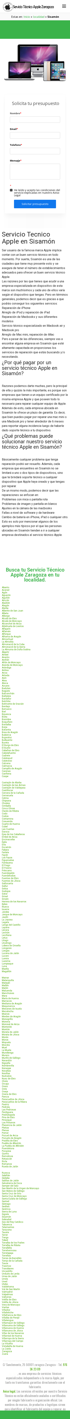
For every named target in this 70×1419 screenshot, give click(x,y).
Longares (7, 948)
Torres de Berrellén (11, 1258)
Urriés (5, 1279)
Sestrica (6, 1209)
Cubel (5, 826)
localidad (38, 16)
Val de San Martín (11, 1289)
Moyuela (6, 1042)
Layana (5, 927)
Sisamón (6, 1217)
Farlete (5, 852)
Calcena (6, 763)
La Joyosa (7, 919)
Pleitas (5, 1127)
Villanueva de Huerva (13, 1328)
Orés (4, 1089)
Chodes (6, 803)
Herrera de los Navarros (14, 901)
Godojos (6, 891)
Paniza (5, 1096)
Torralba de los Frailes (13, 1242)
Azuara (5, 685)
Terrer (5, 1235)
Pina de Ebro (8, 1117)
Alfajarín (6, 629)
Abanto (5, 587)
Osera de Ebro (9, 1094)
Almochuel (7, 639)
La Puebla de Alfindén (13, 1146)
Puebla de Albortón (11, 1143)
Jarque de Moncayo (12, 914)
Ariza (4, 673)
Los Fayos (7, 857)
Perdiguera (7, 1112)
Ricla (4, 1161)
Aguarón (6, 595)
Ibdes (4, 904)
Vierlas (5, 1307)
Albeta (5, 613)
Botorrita (6, 729)
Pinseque (7, 1120)
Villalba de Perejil (10, 1317)
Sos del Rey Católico (12, 1222)
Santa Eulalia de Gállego (14, 1198)
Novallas (6, 1071)
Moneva (6, 1021)
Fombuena (7, 862)
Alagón (5, 605)
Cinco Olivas (8, 808)
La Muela (6, 1050)
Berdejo (6, 706)
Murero (5, 1055)
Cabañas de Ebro (10, 750)
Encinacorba (8, 839)
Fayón (5, 855)
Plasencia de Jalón (12, 1125)
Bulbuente (7, 740)
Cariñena (6, 773)
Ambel (5, 654)
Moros (5, 1040)
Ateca (5, 683)
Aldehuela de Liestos (13, 626)
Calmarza (7, 766)
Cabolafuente (9, 753)
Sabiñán (6, 1175)
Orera (5, 1086)
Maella (5, 969)
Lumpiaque (7, 963)
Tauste (5, 1232)
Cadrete (6, 755)
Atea (4, 680)
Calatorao (7, 760)
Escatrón (6, 847)
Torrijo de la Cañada (12, 1261)
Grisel (5, 896)
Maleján (6, 983)
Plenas (5, 1130)
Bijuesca (6, 714)
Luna (4, 966)
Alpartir (5, 652)
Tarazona (7, 1229)
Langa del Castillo (11, 925)
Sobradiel (6, 1219)
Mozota (6, 1045)
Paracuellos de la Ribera (14, 1102)
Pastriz (5, 1104)
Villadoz (6, 1310)
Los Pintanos (8, 1122)
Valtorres (6, 1297)
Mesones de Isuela (12, 1008)
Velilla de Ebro (9, 1299)
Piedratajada (8, 1115)
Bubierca (6, 735)
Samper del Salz (10, 1186)
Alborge (6, 616)
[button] (35, 25)
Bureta (5, 742)
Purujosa (6, 1151)
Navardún (7, 1060)
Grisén (5, 899)
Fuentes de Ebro (10, 878)
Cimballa (6, 806)
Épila (4, 842)
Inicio (27, 16)
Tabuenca (7, 1224)
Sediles (6, 1206)
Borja (4, 727)
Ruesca (6, 1173)
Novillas (6, 1073)
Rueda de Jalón (10, 1166)
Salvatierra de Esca (12, 1183)
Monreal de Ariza (10, 1024)
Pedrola (6, 1107)
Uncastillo (7, 1271)
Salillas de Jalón (10, 1180)
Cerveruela (7, 795)
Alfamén (6, 631)
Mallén (5, 985)
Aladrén (6, 603)
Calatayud (7, 758)
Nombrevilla (8, 1065)
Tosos (5, 1263)
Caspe (5, 776)
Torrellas (6, 1255)
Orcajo (5, 1083)
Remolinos (7, 1156)
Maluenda (7, 990)
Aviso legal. (9, 1391)
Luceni (5, 956)
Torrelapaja (7, 1253)
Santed (5, 1201)
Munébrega (7, 1052)
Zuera (5, 1354)
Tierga (5, 1237)
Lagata (5, 922)
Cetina (5, 798)
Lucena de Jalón (10, 953)
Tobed (5, 1240)
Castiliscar (7, 790)
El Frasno (6, 868)
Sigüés (5, 1214)
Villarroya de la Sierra (13, 1338)
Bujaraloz (7, 737)
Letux (4, 938)
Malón (5, 988)
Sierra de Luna (9, 1211)
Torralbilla (7, 1248)
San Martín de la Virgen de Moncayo (20, 1188)
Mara (4, 996)
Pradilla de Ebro (10, 1140)
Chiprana (6, 800)
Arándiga (6, 667)
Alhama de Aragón (11, 636)
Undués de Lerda (10, 1273)
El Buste (6, 748)
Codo (4, 813)
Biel (4, 711)
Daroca (5, 831)
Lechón (6, 932)
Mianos (6, 1014)
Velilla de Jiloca (10, 1302)
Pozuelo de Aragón (11, 1138)
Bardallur (6, 698)
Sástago (6, 1204)
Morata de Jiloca (10, 1034)
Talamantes (8, 1227)
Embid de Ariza (9, 837)
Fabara (5, 850)
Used (4, 1281)
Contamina (7, 819)
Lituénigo (6, 943)
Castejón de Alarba (11, 782)
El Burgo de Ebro (10, 745)
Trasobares (8, 1268)
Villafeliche (7, 1312)
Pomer (5, 1133)
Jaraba (5, 912)
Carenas (6, 771)
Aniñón (5, 660)
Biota (4, 717)
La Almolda (7, 641)
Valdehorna (8, 1286)
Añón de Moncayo (11, 662)
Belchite (6, 701)
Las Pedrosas (9, 1109)
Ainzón (5, 600)
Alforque (6, 634)
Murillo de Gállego (11, 1058)
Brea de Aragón (10, 732)
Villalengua (7, 1320)
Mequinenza (8, 1006)
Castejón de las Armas (14, 785)
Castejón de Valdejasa (13, 787)
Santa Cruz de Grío (11, 1193)
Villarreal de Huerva (12, 1336)
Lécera (5, 930)
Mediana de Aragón (12, 1003)
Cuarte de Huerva (11, 824)
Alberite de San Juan (12, 610)
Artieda (5, 675)
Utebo (5, 1284)
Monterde (7, 1027)
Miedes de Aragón (11, 1016)
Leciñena (6, 935)
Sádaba (6, 1178)
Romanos (7, 1164)
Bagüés (6, 691)
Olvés (5, 1081)
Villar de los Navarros (13, 1333)
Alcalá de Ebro (9, 618)
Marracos (7, 1001)
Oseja (5, 1091)
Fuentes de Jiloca (11, 881)
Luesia (5, 958)
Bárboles (6, 696)
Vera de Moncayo (11, 1305)
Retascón (7, 1159)
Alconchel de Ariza (11, 623)
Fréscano (7, 870)
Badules (6, 688)
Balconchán (8, 693)
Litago (5, 940)
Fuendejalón (8, 873)
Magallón (6, 971)
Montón (6, 1029)
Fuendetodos (8, 875)
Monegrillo (7, 1019)
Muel (4, 1047)
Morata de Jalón (10, 1032)
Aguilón (6, 598)
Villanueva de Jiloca (12, 1330)
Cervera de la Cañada (13, 793)
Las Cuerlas (8, 829)
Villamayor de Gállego (13, 1323)
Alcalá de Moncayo (12, 621)
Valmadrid (7, 1292)
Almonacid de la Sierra (13, 647)
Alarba (5, 608)
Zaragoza (7, 1351)
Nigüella (6, 1063)
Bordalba (6, 724)
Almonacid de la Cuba (13, 644)
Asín (4, 678)
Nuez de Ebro (8, 1078)
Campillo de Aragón (12, 768)
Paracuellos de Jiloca (13, 1099)
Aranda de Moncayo (12, 665)
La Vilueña (7, 1343)
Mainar (5, 977)
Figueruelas (8, 860)
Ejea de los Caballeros (13, 834)
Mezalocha (7, 1011)
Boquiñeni (7, 722)
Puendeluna (8, 1148)
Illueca (5, 906)
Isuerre (5, 909)
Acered (5, 590)
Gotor (4, 894)
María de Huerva (10, 998)
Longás (6, 950)
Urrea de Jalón (9, 1276)
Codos (5, 816)
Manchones (8, 993)
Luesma (6, 961)
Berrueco (6, 709)
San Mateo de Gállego (13, 1191)
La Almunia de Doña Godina (16, 649)
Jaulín (5, 917)
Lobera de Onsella (11, 945)
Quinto (5, 1153)
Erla (4, 844)
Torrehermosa (9, 1250)
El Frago (6, 865)
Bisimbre (6, 719)
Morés (5, 1037)
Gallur (5, 886)
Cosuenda (7, 821)
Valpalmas (7, 1294)
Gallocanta (7, 883)
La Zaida (6, 1348)
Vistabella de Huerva (12, 1346)
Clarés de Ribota (10, 811)
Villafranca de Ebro (11, 1315)
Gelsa (5, 888)
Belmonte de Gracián (13, 704)
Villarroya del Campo (12, 1341)
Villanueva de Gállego (13, 1325)
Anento (5, 657)
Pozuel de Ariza (10, 1135)
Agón (4, 592)
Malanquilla (8, 980)
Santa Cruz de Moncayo (14, 1196)
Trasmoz (6, 1266)
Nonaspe (6, 1068)
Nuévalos (7, 1076)
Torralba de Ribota (11, 1245)
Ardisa (5, 670)
